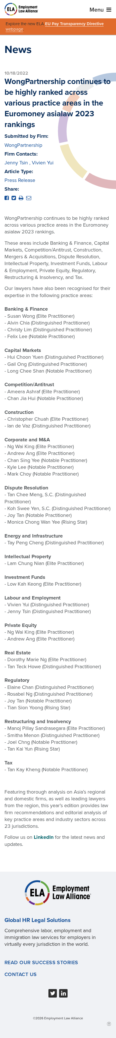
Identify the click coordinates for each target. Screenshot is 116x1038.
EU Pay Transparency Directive (74, 23)
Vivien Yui (42, 163)
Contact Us (21, 974)
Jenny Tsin (16, 163)
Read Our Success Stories (41, 962)
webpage (14, 29)
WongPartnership (23, 145)
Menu (97, 10)
